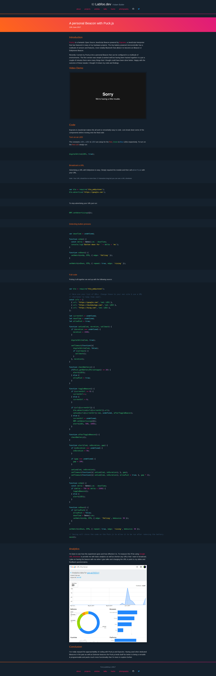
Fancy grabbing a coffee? (108, 667)
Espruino (122, 42)
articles (97, 9)
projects (87, 9)
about (78, 9)
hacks (113, 9)
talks (105, 9)
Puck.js (72, 42)
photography (124, 9)
